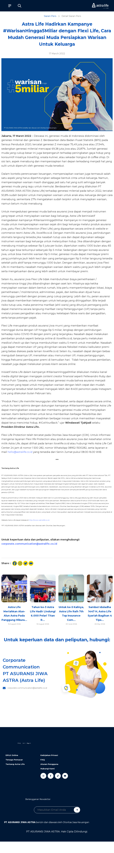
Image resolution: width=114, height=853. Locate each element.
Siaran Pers (50, 16)
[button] (19, 5)
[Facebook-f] (51, 776)
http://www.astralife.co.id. (39, 520)
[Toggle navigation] (8, 6)
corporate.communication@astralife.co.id (29, 543)
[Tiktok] (58, 776)
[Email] (31, 563)
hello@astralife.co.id (20, 452)
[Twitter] (25, 563)
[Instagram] (20, 563)
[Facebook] (14, 563)
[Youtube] (65, 776)
